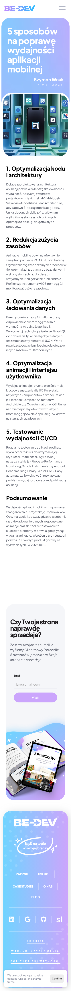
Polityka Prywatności (35, 961)
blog (35, 897)
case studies (23, 886)
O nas (48, 886)
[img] (19, 8)
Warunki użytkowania (35, 951)
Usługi (43, 874)
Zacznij (22, 874)
